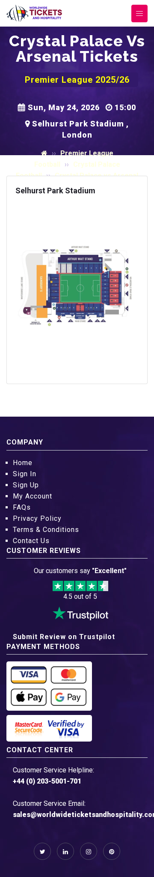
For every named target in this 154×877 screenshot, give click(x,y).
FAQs (22, 507)
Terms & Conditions (46, 530)
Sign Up (26, 485)
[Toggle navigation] (139, 13)
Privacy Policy (37, 518)
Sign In (24, 474)
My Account (32, 496)
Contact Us (31, 541)
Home (23, 463)
